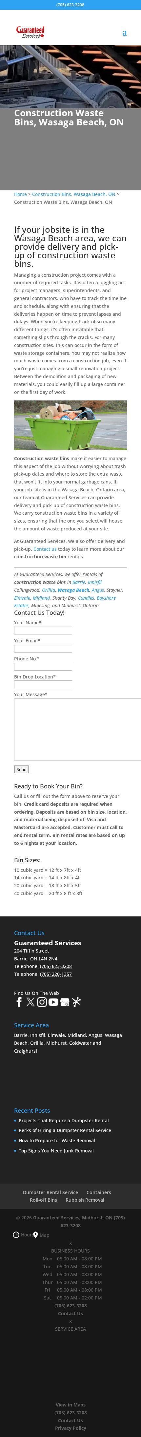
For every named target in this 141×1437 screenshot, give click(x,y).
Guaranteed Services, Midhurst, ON (72, 1217)
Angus (98, 590)
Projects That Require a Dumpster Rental (64, 1120)
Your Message (31, 694)
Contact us (45, 549)
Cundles (86, 598)
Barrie (78, 582)
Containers (99, 1192)
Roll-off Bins (43, 1200)
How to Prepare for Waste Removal (57, 1140)
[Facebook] (19, 1003)
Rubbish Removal (85, 1200)
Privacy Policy (70, 1428)
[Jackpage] (76, 1003)
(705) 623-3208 (70, 5)
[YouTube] (53, 1003)
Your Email (27, 640)
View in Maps (71, 1405)
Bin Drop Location (35, 677)
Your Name (27, 622)
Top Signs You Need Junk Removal (56, 1150)
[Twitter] (30, 1003)
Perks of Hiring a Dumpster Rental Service (65, 1130)
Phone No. (27, 658)
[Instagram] (42, 1003)
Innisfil (95, 582)
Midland (41, 598)
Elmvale (22, 598)
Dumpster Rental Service (50, 1192)
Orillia (48, 590)
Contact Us (70, 1313)
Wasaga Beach (73, 590)
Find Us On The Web (36, 993)
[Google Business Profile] (65, 1003)
